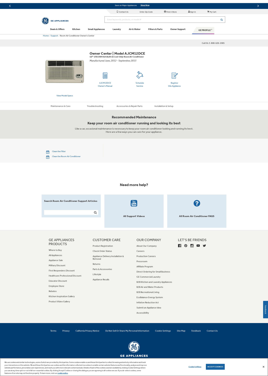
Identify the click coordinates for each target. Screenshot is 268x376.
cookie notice (63, 373)
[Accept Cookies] (263, 367)
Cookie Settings (195, 367)
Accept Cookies (215, 367)
